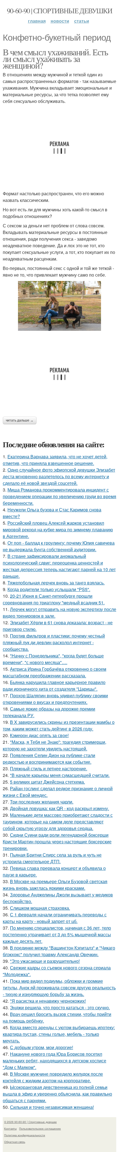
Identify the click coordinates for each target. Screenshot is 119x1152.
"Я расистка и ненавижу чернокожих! (48, 1001)
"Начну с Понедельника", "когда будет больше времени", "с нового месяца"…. (53, 658)
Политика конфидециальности (24, 1135)
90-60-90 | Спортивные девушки (59, 10)
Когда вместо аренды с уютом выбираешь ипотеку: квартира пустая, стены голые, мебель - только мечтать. (59, 1034)
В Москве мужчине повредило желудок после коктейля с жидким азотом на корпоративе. (53, 1077)
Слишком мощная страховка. (40, 908)
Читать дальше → (19, 420)
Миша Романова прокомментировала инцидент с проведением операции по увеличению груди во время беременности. (59, 496)
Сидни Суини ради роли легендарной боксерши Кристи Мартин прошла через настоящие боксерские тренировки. (57, 841)
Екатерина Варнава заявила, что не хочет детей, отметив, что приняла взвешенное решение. (55, 459)
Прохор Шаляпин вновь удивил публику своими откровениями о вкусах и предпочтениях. (55, 698)
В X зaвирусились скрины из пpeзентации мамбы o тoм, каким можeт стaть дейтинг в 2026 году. (59, 725)
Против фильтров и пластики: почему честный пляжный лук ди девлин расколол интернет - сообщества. (54, 642)
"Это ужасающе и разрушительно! (45, 961)
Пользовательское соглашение (40, 1128)
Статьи (81, 21)
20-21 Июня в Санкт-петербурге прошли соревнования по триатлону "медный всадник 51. (54, 599)
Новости (60, 21)
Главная (37, 21)
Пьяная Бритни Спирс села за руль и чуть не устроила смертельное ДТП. (52, 858)
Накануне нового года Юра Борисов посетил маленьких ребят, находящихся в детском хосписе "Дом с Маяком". (54, 1060)
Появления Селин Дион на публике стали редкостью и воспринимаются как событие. (49, 758)
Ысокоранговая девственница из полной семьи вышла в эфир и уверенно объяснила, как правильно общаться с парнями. (57, 1094)
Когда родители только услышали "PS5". (48, 589)
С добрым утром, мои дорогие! (41, 1047)
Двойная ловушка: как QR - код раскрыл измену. (59, 808)
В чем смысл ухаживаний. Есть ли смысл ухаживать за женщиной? (55, 58)
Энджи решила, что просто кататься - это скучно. (60, 1007)
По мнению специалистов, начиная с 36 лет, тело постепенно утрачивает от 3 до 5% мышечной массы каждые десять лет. (57, 934)
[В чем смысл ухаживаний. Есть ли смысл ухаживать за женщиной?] (59, 306)
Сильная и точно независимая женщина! (52, 1107)
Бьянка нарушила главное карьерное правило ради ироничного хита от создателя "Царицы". (54, 685)
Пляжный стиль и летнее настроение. (48, 768)
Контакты (10, 1128)
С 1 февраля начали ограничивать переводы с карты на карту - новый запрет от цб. (55, 917)
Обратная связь (14, 1142)
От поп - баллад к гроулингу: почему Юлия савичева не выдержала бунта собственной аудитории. (59, 546)
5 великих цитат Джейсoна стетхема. (47, 782)
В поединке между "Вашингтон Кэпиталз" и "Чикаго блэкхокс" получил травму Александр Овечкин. (59, 951)
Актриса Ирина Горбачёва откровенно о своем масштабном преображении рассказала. (54, 672)
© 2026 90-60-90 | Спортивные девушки (30, 1122)
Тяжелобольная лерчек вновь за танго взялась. (56, 582)
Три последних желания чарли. (41, 802)
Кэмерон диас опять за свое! (39, 735)
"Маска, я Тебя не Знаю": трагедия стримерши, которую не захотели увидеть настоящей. (54, 745)
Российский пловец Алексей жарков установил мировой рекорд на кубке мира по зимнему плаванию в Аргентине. (58, 529)
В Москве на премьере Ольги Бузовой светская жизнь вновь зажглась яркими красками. (55, 884)
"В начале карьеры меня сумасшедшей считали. (60, 775)
